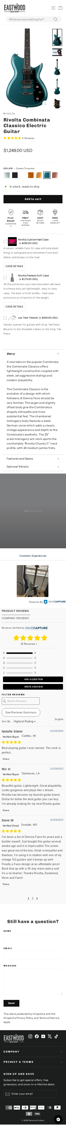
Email (8, 948)
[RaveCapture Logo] (55, 602)
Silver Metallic (23, 175)
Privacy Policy (24, 1018)
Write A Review (33, 686)
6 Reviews (28, 138)
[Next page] (36, 898)
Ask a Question (33, 679)
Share (5, 758)
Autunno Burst (31, 175)
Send (11, 1003)
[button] (33, 354)
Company (12, 1051)
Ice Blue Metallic (7, 175)
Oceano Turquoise (47, 175)
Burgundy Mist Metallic (55, 175)
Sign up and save (19, 1074)
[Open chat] (58, 1119)
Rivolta (9, 113)
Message (10, 965)
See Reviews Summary (21, 712)
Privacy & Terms (19, 1061)
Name (7, 931)
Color (19, 168)
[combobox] (34, 19)
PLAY (35, 527)
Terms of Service (49, 1018)
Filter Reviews (13, 694)
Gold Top (39, 175)
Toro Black (15, 175)
